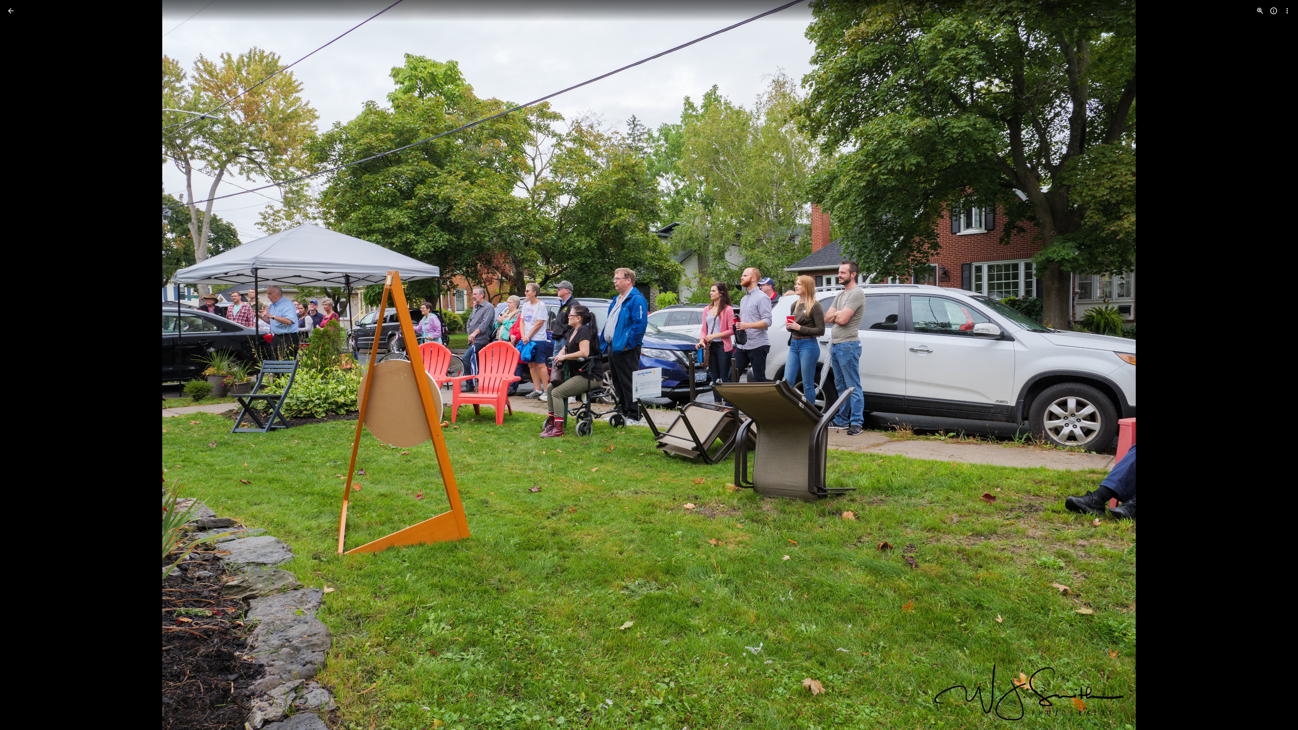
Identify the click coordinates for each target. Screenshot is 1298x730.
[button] (18, 365)
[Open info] (1273, 11)
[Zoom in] (1260, 11)
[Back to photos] (11, 11)
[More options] (1287, 11)
